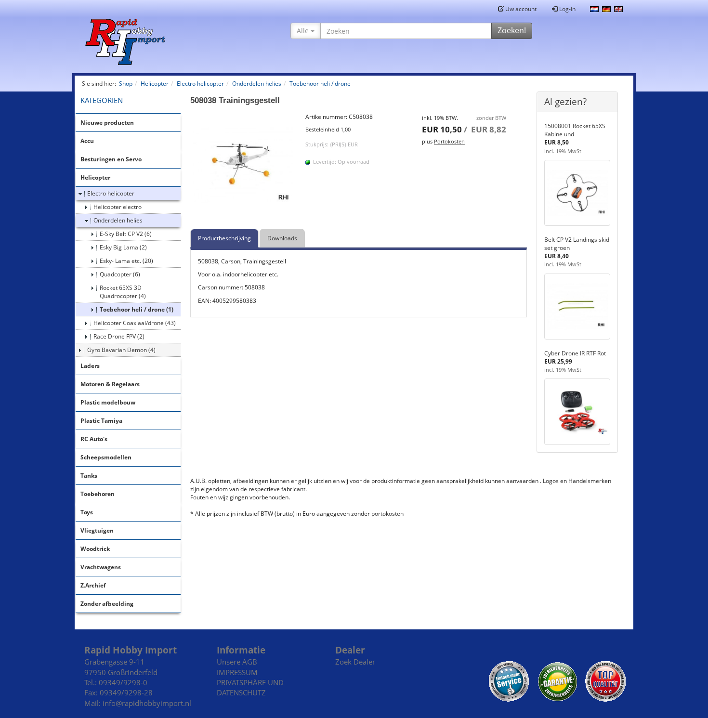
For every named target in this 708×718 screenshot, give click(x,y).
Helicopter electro (117, 207)
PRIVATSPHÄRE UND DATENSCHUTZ (250, 687)
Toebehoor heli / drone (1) (136, 309)
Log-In (567, 9)
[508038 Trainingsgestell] (243, 165)
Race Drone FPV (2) (118, 336)
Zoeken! (512, 30)
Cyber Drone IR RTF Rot (575, 353)
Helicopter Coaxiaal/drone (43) (134, 323)
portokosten (387, 513)
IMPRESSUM (237, 672)
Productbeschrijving (224, 238)
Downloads (282, 238)
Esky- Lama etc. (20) (126, 261)
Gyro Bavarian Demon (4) (121, 350)
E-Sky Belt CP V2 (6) (126, 234)
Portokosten (449, 141)
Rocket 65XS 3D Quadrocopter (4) (123, 292)
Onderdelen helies (118, 220)
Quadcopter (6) (120, 274)
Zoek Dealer (355, 661)
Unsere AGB (237, 661)
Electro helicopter (110, 193)
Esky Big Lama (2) (123, 247)
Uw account (520, 9)
